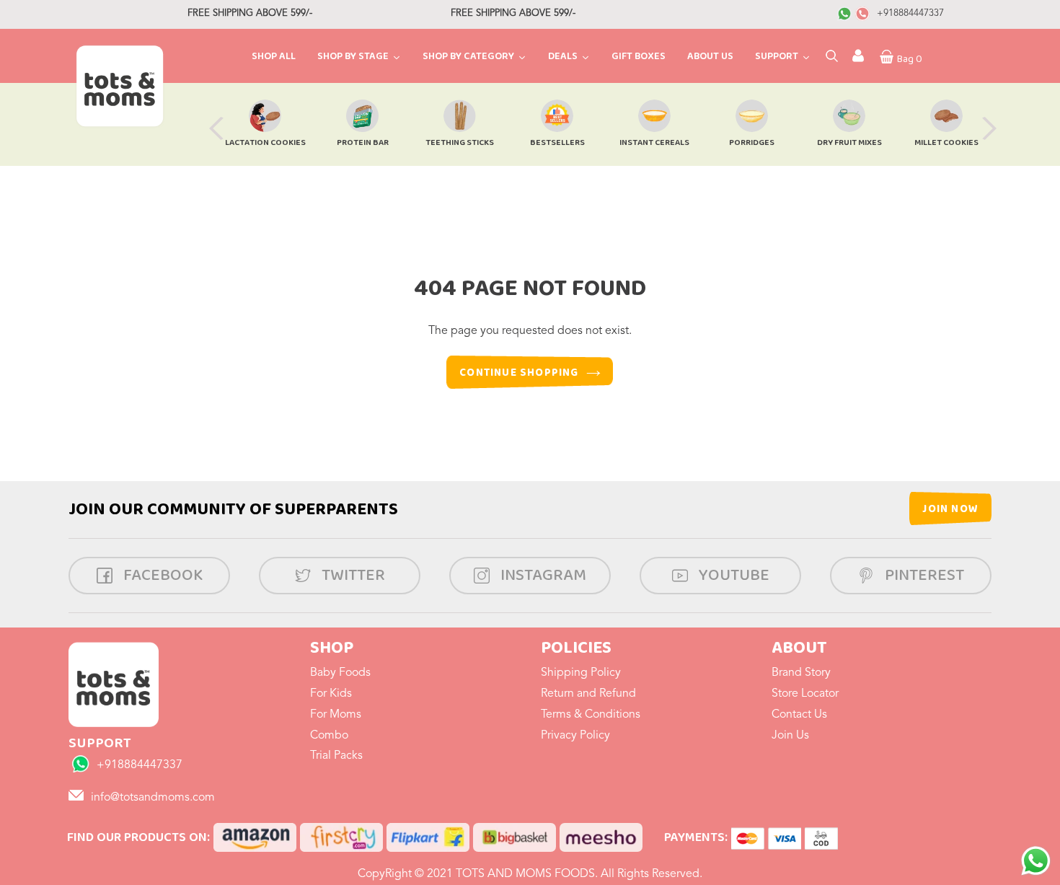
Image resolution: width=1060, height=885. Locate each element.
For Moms (335, 715)
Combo (329, 735)
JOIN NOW (950, 509)
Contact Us (799, 715)
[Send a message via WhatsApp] (1036, 861)
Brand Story (801, 673)
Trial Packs (336, 756)
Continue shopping (518, 373)
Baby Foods (340, 673)
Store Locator (805, 694)
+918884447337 (910, 13)
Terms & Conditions (590, 715)
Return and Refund (588, 694)
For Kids (331, 694)
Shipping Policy (581, 673)
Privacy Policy (575, 735)
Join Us (790, 735)
